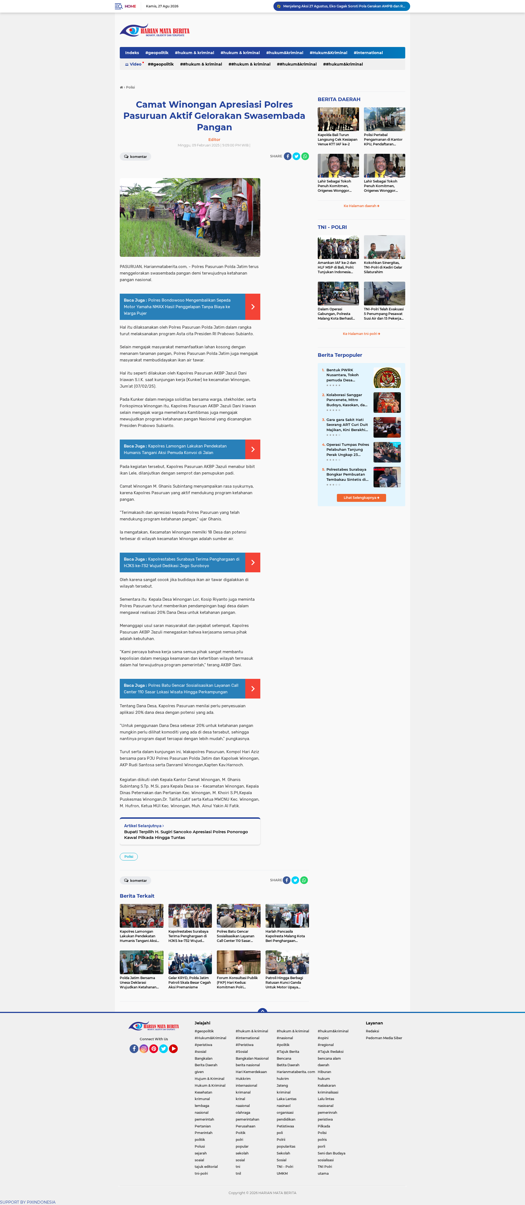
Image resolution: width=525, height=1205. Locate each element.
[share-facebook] (287, 156)
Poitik (241, 1133)
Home (130, 6)
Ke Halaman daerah (360, 206)
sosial (240, 1160)
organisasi (285, 1112)
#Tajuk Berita (288, 1052)
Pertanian (203, 1126)
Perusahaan (245, 1126)
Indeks (132, 52)
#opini (323, 1038)
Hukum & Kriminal (210, 1085)
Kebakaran (327, 1085)
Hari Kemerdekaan (251, 1072)
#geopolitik (156, 52)
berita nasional (248, 1065)
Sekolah (283, 1153)
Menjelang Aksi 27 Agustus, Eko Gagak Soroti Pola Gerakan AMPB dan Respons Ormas (344, 6)
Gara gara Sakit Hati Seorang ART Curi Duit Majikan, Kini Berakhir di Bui (347, 424)
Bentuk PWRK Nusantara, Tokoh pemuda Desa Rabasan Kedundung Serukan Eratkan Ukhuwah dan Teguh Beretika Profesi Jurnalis (346, 375)
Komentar (138, 157)
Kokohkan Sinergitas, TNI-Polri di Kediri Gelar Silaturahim (383, 267)
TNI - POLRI (332, 227)
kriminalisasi (328, 1092)
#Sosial (242, 1052)
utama (323, 1173)
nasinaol (283, 1106)
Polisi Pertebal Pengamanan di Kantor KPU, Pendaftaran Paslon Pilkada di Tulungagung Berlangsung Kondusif (383, 139)
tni (238, 1167)
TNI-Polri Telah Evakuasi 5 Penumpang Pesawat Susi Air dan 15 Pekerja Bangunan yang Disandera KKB (384, 314)
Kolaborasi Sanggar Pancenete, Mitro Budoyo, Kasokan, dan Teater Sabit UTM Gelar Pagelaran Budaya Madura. (347, 400)
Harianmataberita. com (296, 1072)
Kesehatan (203, 1092)
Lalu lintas (326, 1099)
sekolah (242, 1153)
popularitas (286, 1146)
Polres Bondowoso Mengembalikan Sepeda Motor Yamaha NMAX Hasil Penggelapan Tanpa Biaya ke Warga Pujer (177, 307)
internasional (246, 1085)
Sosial (281, 1160)
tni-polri (201, 1173)
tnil (238, 1173)
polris (322, 1140)
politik (200, 1140)
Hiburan (324, 1072)
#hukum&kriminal (284, 52)
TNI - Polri (285, 1167)
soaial (199, 1160)
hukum (324, 1079)
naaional (243, 1106)
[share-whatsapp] (305, 156)
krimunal (202, 1099)
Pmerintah (203, 1133)
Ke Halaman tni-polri (360, 334)
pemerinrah (327, 1112)
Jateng (282, 1085)
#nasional (285, 1038)
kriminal (283, 1092)
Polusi (200, 1146)
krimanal (243, 1092)
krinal (240, 1099)
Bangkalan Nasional (252, 1058)
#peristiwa (203, 1045)
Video (135, 64)
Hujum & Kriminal (209, 1079)
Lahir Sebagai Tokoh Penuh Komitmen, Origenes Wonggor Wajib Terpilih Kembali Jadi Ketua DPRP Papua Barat (337, 186)
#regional (326, 1045)
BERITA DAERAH (339, 99)
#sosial (200, 1052)
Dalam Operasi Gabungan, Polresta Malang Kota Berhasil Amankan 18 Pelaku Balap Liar (335, 314)
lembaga (202, 1106)
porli (321, 1146)
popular (242, 1146)
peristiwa (325, 1119)
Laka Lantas (286, 1099)
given (199, 1072)
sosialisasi (326, 1160)
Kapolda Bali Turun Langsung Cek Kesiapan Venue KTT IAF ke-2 (337, 139)
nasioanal (325, 1106)
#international (368, 52)
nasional (201, 1112)
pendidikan (286, 1119)
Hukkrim (243, 1079)
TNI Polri (325, 1167)
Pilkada (324, 1126)
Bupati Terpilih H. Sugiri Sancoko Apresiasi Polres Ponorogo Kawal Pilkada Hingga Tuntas (186, 834)
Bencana (284, 1058)
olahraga (243, 1112)
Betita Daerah (288, 1065)
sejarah (201, 1153)
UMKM (282, 1173)
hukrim (283, 1079)
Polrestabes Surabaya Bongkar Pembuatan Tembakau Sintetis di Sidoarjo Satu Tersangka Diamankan (347, 474)
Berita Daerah (206, 1065)
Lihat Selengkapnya (360, 498)
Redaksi (372, 1031)
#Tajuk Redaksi (330, 1052)
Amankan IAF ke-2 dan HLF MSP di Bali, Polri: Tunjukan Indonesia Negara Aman (337, 267)
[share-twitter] (296, 156)
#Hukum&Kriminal (328, 52)
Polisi (128, 857)
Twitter (166, 1055)
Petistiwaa (285, 1126)
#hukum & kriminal (194, 52)
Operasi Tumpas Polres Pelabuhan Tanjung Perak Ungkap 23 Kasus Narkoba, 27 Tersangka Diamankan (347, 449)
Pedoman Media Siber (384, 1038)
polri (239, 1140)
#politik (283, 1045)
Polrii (281, 1140)
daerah (323, 1065)
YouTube (177, 1055)
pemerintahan (247, 1119)
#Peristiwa (244, 1045)
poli (280, 1133)
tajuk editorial (206, 1167)
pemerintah (204, 1119)
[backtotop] (262, 1013)
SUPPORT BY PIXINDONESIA (28, 1202)
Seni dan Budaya (331, 1153)
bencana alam (329, 1058)
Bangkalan (203, 1058)
